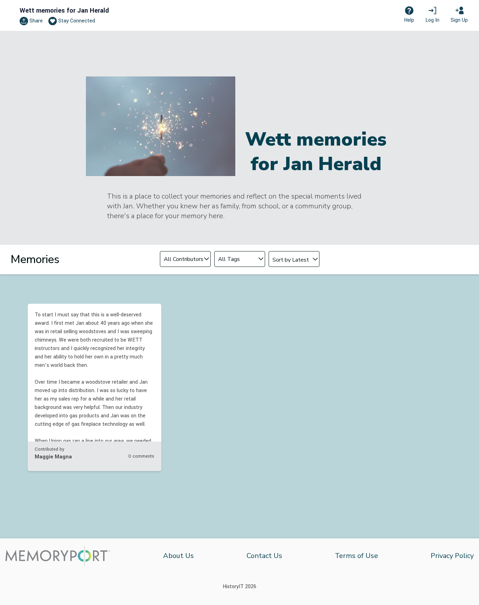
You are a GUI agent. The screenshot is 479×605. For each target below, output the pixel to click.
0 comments (141, 456)
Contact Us (264, 555)
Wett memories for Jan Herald (64, 10)
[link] (94, 387)
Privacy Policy (452, 555)
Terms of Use (356, 555)
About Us (178, 555)
